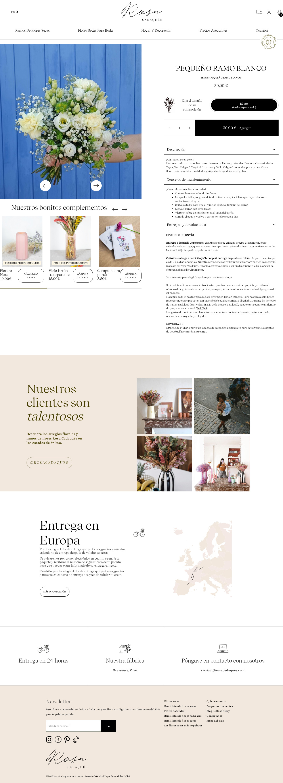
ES (13, 12)
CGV (96, 776)
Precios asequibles (214, 30)
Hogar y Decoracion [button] (156, 30)
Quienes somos (216, 701)
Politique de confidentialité (115, 776)
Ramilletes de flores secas (180, 706)
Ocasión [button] (262, 30)
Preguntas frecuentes (220, 706)
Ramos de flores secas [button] (32, 30)
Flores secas (172, 701)
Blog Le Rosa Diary (218, 710)
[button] (270, 12)
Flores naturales (174, 710)
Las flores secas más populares (183, 725)
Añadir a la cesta (31, 275)
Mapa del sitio (215, 720)
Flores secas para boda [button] (95, 30)
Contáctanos (214, 715)
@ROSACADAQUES (49, 463)
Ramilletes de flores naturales (183, 715)
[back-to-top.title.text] (277, 739)
